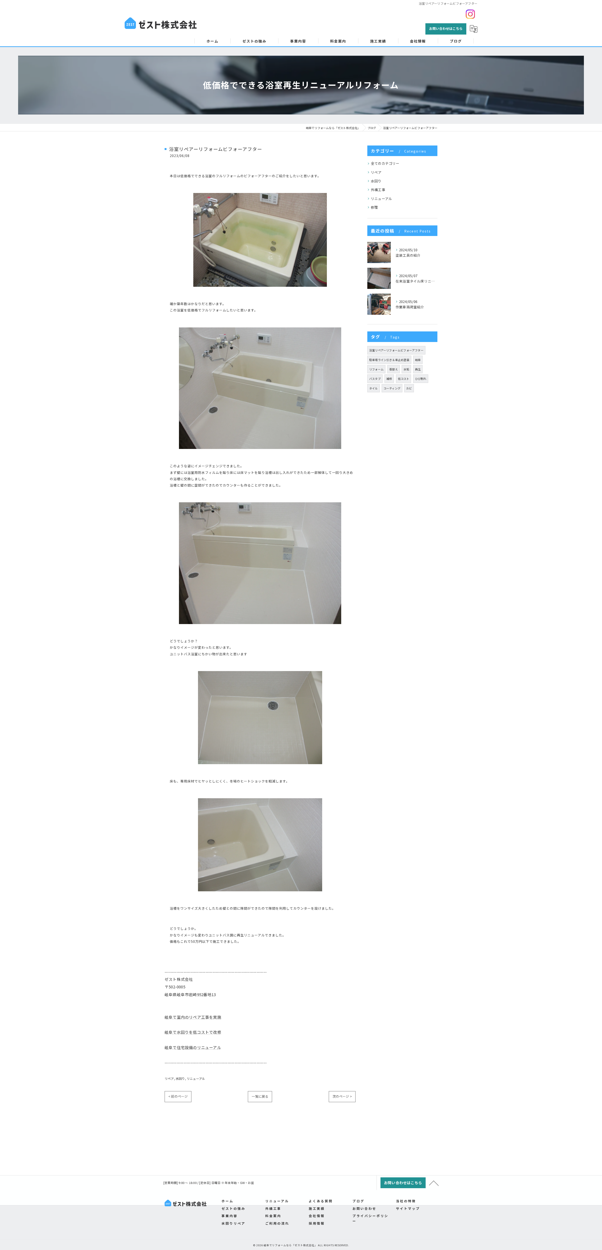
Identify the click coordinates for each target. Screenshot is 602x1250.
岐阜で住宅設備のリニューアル (193, 1047)
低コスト (403, 379)
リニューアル (196, 1078)
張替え (393, 369)
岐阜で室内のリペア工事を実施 (193, 1017)
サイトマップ (408, 1208)
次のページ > (342, 1096)
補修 (389, 379)
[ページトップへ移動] (434, 1182)
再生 (418, 369)
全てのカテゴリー (385, 163)
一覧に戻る (260, 1096)
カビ (409, 388)
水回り (180, 1078)
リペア (169, 1078)
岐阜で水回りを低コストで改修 (193, 1032)
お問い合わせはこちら (446, 28)
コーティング (392, 388)
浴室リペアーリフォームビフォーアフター (396, 350)
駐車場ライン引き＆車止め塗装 (389, 360)
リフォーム (376, 369)
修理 (374, 207)
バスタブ (375, 379)
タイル (373, 388)
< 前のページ (178, 1096)
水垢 (406, 369)
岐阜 (418, 360)
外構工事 (378, 189)
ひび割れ (421, 379)
